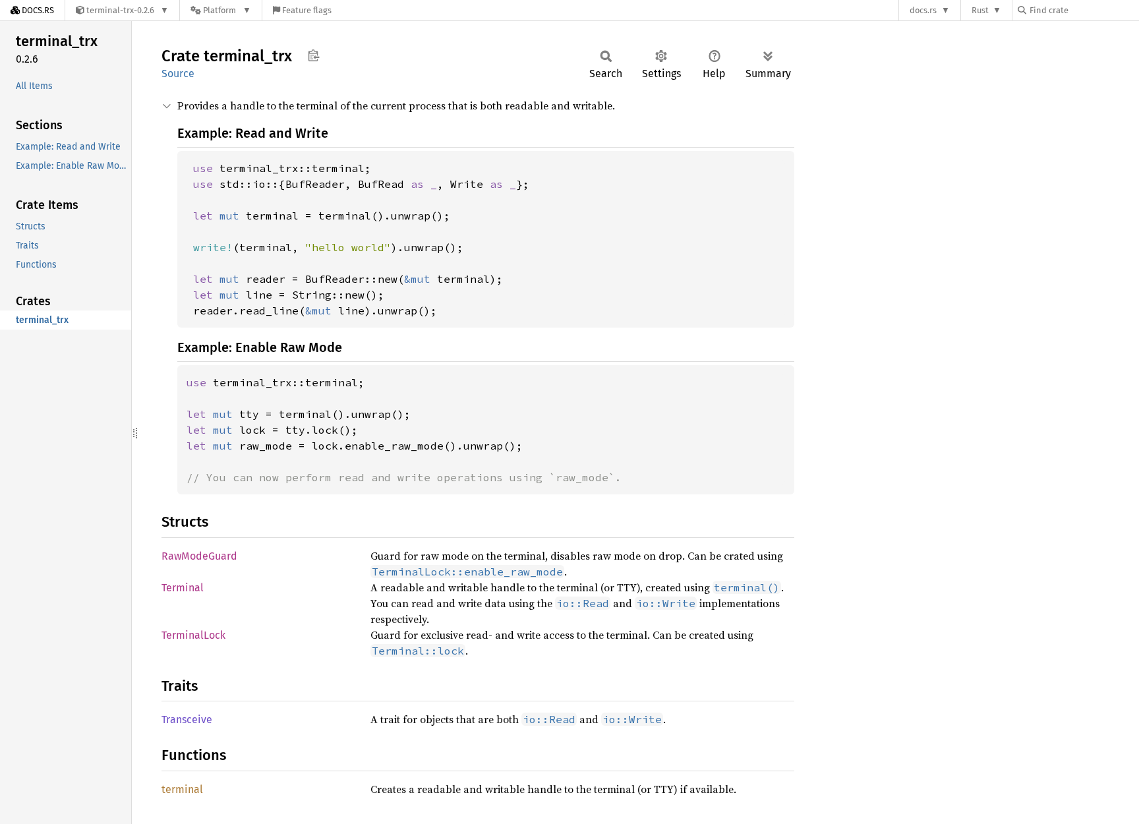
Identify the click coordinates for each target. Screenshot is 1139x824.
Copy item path (313, 55)
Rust (980, 10)
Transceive (186, 719)
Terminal (182, 587)
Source (177, 73)
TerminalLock (193, 635)
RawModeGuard (199, 556)
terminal (182, 789)
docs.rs (923, 10)
